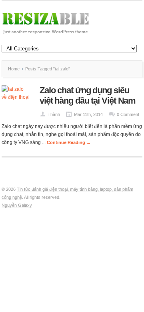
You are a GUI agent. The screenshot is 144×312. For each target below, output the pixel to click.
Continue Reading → (69, 142)
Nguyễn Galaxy (17, 205)
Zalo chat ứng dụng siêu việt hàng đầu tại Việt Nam (88, 95)
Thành (54, 114)
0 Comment (128, 114)
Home (14, 68)
